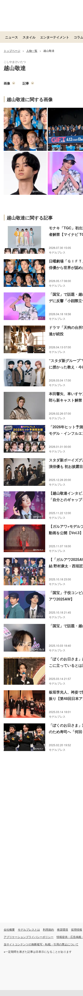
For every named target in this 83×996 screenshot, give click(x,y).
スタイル (29, 37)
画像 (7, 83)
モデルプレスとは (29, 929)
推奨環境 (62, 929)
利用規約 (48, 929)
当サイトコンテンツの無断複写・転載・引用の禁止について (41, 944)
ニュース (11, 37)
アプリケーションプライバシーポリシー (28, 937)
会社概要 (9, 929)
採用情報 (76, 929)
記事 (26, 83)
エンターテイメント (54, 37)
